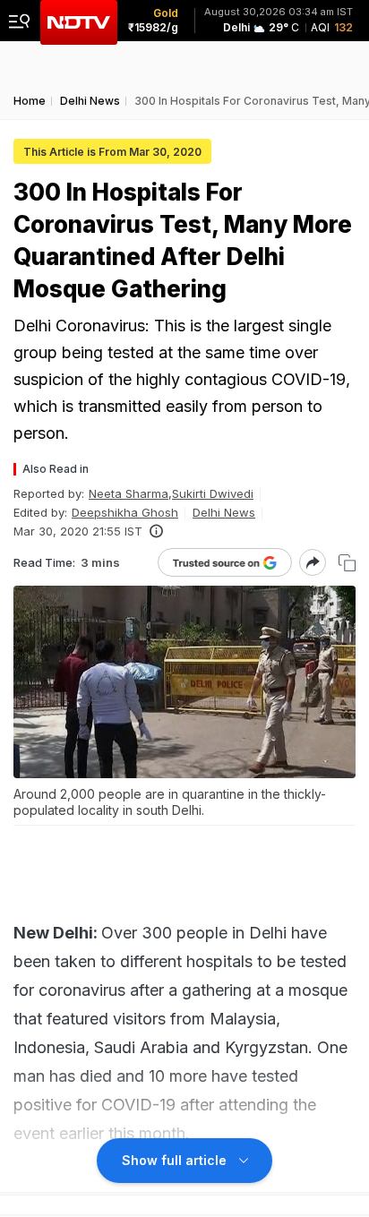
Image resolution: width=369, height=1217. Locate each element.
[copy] (347, 562)
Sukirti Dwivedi (212, 493)
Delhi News (224, 512)
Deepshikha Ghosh (125, 512)
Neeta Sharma (128, 493)
